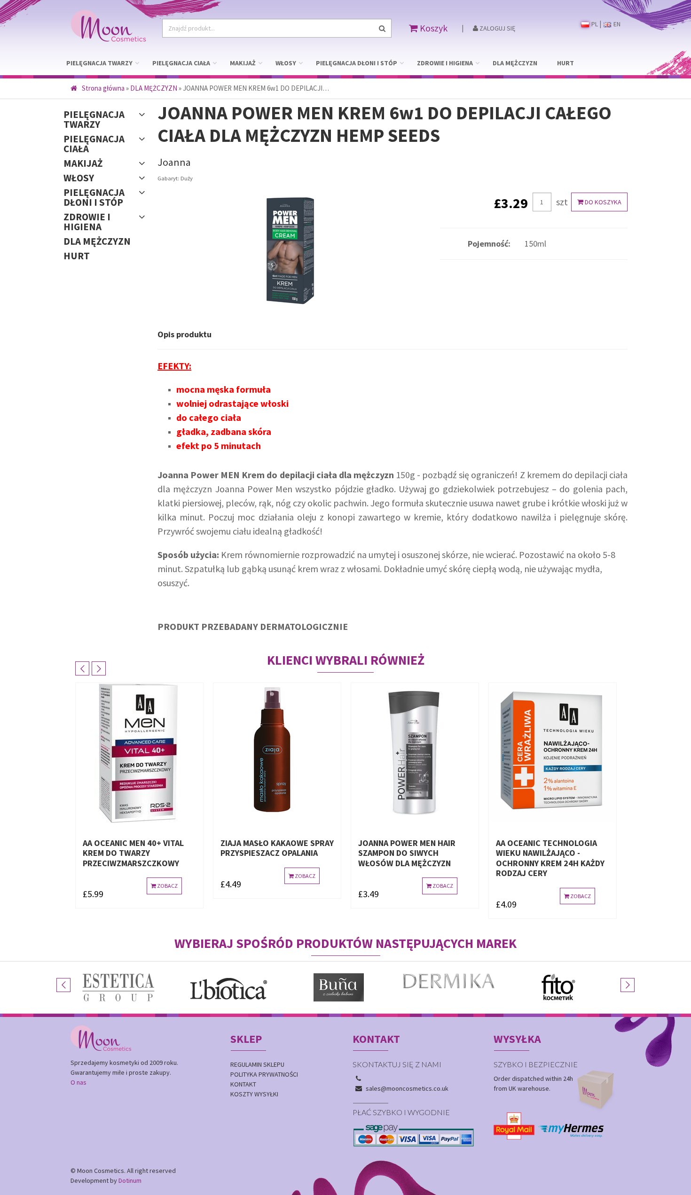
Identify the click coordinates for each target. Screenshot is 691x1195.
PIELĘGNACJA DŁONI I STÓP (356, 63)
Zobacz (188, 875)
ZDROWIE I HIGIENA (445, 63)
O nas (78, 1082)
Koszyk (433, 28)
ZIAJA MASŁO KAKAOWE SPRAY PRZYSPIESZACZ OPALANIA (161, 848)
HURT (565, 63)
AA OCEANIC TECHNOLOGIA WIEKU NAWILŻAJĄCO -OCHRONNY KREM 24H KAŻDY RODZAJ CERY (434, 858)
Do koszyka (602, 202)
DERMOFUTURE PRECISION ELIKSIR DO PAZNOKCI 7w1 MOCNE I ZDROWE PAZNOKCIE (573, 853)
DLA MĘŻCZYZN (515, 63)
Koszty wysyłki (254, 1094)
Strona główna (103, 88)
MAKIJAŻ (243, 63)
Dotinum (129, 1180)
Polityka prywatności (264, 1074)
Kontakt (243, 1084)
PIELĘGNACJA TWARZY (99, 63)
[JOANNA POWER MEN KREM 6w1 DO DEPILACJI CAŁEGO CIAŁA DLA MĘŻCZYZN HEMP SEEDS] (292, 252)
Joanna (174, 162)
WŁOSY (285, 63)
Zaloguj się (496, 28)
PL (594, 24)
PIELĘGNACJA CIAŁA (181, 63)
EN (616, 24)
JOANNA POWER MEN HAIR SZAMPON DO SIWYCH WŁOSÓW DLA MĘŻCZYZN (291, 853)
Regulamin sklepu (257, 1064)
